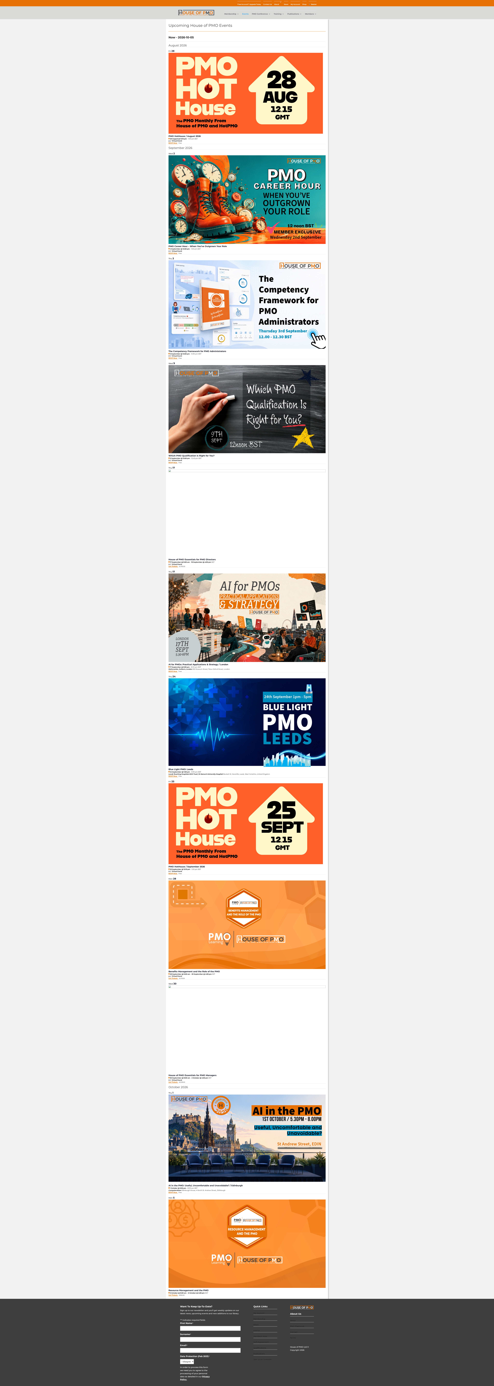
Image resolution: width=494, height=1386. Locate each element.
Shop (304, 4)
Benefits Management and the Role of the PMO (194, 971)
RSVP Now (173, 143)
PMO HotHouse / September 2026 (187, 866)
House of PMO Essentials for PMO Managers (193, 1075)
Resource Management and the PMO (189, 1290)
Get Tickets (173, 566)
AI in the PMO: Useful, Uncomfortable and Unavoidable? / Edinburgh (206, 1185)
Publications (293, 14)
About (276, 4)
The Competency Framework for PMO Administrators (197, 351)
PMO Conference (260, 14)
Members (309, 14)
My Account (295, 4)
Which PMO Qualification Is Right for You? (191, 455)
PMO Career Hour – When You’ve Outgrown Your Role (198, 246)
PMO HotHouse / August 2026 (185, 136)
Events (245, 14)
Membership (230, 14)
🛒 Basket (312, 4)
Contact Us (267, 4)
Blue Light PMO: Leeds (181, 769)
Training (277, 14)
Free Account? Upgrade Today (249, 4)
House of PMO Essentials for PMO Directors (192, 559)
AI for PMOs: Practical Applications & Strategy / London (198, 664)
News (286, 4)
